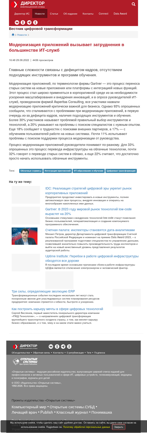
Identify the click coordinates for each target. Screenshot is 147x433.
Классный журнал (72, 412)
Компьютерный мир (29, 406)
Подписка (99, 352)
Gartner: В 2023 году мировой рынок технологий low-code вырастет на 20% (88, 211)
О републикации (75, 352)
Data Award (120, 13)
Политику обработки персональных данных (87, 427)
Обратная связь (41, 352)
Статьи (54, 13)
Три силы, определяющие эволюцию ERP (43, 291)
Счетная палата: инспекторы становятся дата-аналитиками (90, 229)
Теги (89, 352)
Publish (46, 412)
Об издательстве (21, 352)
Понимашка (101, 412)
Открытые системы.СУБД (72, 406)
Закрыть (118, 427)
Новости (40, 13)
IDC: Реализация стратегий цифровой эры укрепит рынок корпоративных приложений (88, 190)
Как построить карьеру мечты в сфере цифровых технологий (57, 308)
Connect (103, 13)
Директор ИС (22, 13)
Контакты (88, 13)
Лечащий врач (24, 412)
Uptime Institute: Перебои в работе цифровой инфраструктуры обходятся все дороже (92, 258)
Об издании (70, 13)
